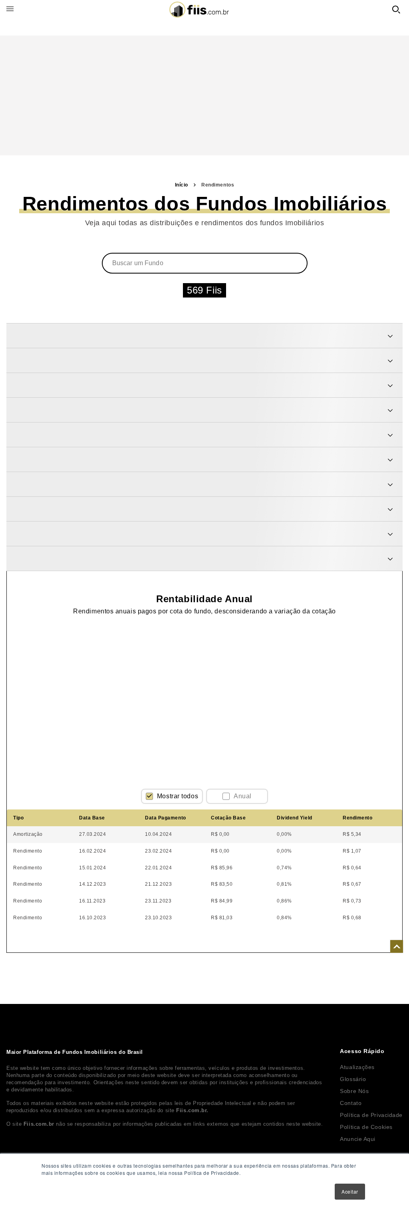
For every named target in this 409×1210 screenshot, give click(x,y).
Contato (350, 1103)
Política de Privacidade (371, 1115)
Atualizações (357, 1067)
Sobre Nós (354, 1091)
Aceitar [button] (349, 1191)
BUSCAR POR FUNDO (396, 9)
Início (181, 185)
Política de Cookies (366, 1127)
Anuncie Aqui (357, 1139)
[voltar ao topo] (396, 946)
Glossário (353, 1079)
